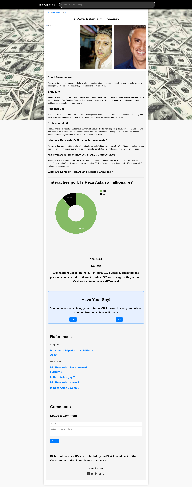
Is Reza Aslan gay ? (62, 377)
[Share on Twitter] (92, 474)
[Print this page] (103, 474)
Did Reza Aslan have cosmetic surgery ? (69, 369)
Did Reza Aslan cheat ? (64, 382)
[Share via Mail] (99, 474)
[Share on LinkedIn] (96, 474)
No (119, 319)
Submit (54, 441)
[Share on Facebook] (88, 474)
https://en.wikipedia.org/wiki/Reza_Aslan (72, 352)
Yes (73, 319)
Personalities (57, 13)
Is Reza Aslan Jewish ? (64, 387)
